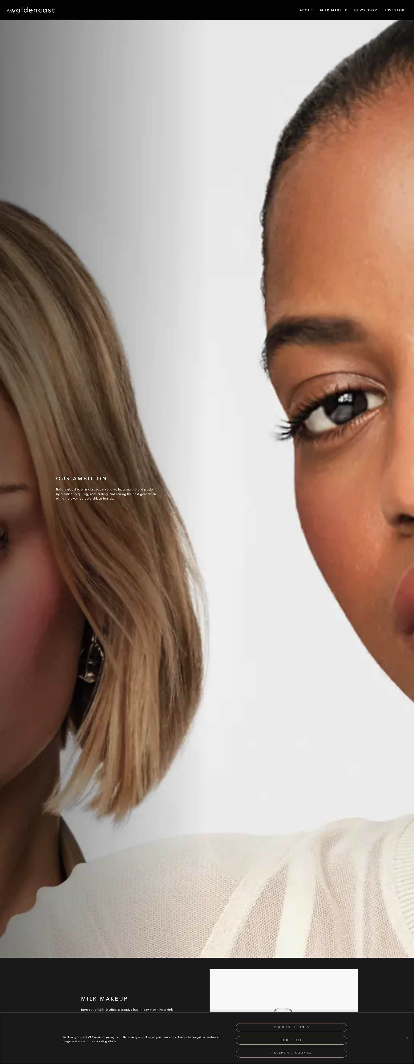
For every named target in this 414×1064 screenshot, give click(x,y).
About (306, 10)
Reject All (291, 1040)
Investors (396, 10)
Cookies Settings (291, 1027)
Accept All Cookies (291, 1053)
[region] (207, 1038)
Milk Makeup (334, 10)
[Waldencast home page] (31, 11)
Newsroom (366, 10)
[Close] (407, 1037)
